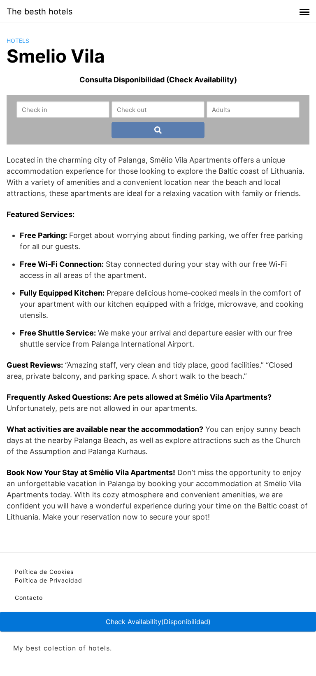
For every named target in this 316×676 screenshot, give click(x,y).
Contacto (29, 597)
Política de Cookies (44, 571)
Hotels (18, 40)
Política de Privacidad (48, 580)
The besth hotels (39, 11)
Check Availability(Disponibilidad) (158, 622)
